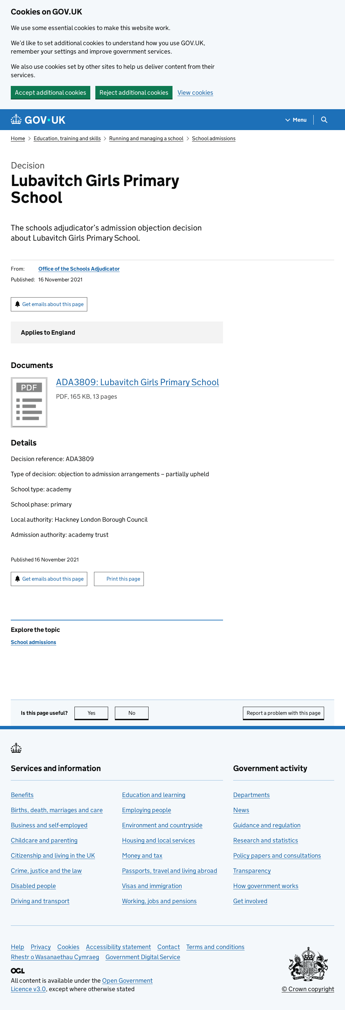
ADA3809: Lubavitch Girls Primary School (137, 382)
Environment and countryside (162, 825)
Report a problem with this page (283, 713)
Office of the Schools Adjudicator (79, 269)
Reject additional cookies (133, 92)
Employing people (146, 810)
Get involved (250, 901)
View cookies (195, 92)
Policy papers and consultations (277, 855)
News (241, 810)
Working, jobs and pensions (159, 901)
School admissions (214, 138)
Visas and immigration (152, 886)
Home (18, 138)
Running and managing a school (146, 138)
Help (17, 947)
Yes (98, 713)
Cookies (68, 947)
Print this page (123, 579)
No (138, 713)
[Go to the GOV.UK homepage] (38, 120)
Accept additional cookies (50, 92)
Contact (168, 947)
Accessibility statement (118, 947)
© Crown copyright (308, 989)
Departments (251, 795)
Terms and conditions (215, 947)
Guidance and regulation (267, 825)
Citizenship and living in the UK (53, 855)
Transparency (252, 871)
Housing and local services (158, 840)
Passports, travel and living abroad (169, 871)
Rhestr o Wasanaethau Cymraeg (55, 957)
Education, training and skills (67, 138)
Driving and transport (40, 901)
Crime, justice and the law (46, 871)
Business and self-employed (49, 825)
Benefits (22, 795)
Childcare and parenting (44, 840)
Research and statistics (265, 840)
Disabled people (33, 886)
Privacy (41, 947)
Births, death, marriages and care (57, 810)
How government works (266, 886)
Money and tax (142, 855)
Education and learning (153, 795)
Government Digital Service (142, 957)
